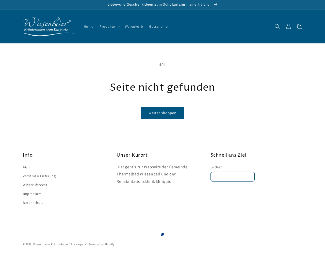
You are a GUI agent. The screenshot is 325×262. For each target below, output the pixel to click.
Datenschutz (33, 202)
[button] (109, 26)
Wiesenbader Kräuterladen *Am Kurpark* (60, 244)
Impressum (32, 193)
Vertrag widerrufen (232, 176)
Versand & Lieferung (39, 176)
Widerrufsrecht (35, 185)
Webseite (152, 167)
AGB (26, 167)
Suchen (216, 167)
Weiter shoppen (162, 112)
